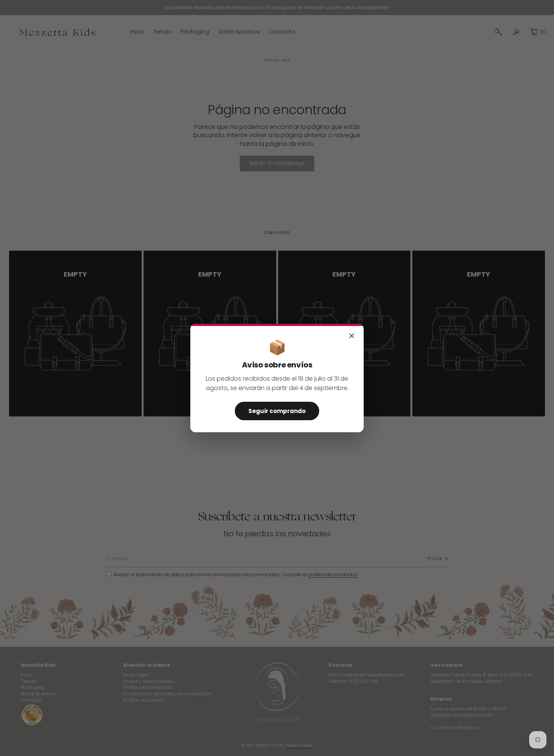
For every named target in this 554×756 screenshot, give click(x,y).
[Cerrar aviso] (351, 336)
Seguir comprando (277, 411)
